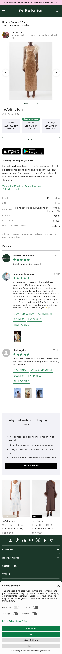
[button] (31, 550)
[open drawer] (3, 11)
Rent (31, 140)
